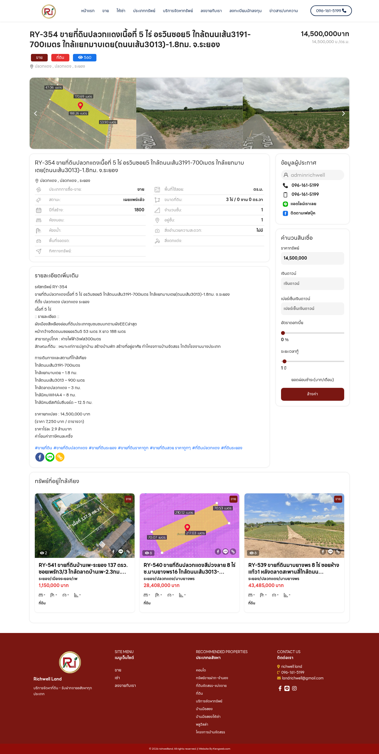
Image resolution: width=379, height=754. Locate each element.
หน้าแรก (88, 10)
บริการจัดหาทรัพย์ (178, 10)
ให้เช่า (121, 10)
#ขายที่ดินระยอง (103, 448)
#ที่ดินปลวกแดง (206, 448)
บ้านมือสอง (204, 709)
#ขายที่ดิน (43, 448)
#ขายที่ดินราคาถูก (133, 448)
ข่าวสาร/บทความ (283, 10)
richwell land (291, 666)
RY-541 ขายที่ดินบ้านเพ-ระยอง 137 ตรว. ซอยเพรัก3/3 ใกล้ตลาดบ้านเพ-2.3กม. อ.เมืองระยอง (83, 568)
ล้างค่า (312, 394)
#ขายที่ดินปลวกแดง (70, 448)
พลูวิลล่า (202, 724)
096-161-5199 (305, 185)
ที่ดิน (199, 693)
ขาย (105, 10)
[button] (35, 113)
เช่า (117, 678)
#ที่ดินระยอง (231, 448)
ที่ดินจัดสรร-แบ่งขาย (211, 685)
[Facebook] (39, 457)
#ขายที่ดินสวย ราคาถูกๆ (170, 448)
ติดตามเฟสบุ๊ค (303, 213)
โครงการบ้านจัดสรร (210, 732)
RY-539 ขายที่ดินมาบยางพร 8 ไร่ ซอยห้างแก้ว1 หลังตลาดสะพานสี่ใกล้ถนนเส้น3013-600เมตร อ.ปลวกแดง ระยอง (293, 568)
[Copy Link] (59, 457)
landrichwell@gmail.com (303, 678)
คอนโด (201, 670)
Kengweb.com (221, 749)
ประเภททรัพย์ (144, 10)
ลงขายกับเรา (211, 10)
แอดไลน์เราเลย (303, 203)
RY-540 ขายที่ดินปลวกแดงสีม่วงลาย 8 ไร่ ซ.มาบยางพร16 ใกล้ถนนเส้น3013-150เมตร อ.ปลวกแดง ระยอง (189, 568)
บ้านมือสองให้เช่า (208, 716)
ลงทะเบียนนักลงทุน (245, 10)
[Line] (49, 457)
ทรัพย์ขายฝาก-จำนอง (212, 678)
